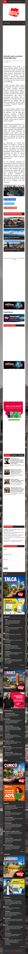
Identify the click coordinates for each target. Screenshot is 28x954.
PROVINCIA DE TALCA (18, 60)
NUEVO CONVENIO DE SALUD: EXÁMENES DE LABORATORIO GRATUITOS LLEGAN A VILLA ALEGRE (13, 647)
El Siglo (7, 938)
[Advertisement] (14, 40)
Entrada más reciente (8, 258)
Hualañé (7, 633)
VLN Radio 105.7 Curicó (10, 806)
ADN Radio (7, 911)
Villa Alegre (7, 644)
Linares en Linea (9, 838)
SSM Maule (7, 719)
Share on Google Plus (11, 207)
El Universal (8, 933)
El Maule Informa (9, 844)
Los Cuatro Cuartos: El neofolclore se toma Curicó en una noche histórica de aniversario (13, 629)
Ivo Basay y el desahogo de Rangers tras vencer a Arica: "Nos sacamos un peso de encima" (13, 833)
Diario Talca (7, 811)
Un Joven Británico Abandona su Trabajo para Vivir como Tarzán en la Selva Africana (13, 535)
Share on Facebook (11, 199)
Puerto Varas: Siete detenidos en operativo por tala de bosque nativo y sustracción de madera (13, 920)
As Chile (7, 906)
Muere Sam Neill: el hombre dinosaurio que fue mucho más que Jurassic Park (14, 533)
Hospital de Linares (9, 740)
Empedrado (7, 651)
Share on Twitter (10, 203)
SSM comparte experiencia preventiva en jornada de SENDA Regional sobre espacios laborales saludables (13, 721)
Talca (6, 619)
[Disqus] (14, 281)
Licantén (7, 639)
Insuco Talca (8, 746)
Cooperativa (8, 918)
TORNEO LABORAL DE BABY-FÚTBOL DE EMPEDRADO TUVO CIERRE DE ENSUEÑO (14, 654)
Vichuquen (7, 658)
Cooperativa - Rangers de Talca (12, 831)
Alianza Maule (8, 823)
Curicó (6, 626)
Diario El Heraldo (9, 817)
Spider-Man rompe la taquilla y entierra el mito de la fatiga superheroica (13, 530)
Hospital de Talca (9, 726)
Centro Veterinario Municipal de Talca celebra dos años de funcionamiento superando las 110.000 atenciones (12, 622)
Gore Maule (7, 734)
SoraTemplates (12, 950)
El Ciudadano (8, 899)
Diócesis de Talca (9, 752)
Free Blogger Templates (17, 951)
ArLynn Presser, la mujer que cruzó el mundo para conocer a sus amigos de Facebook (13, 541)
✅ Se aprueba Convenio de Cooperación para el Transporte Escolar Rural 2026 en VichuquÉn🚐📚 (13, 661)
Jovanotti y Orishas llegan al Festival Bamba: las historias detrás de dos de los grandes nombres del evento (13, 913)
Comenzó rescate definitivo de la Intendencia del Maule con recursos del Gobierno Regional (13, 736)
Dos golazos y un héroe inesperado (12, 908)
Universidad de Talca (10, 713)
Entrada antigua (21, 258)
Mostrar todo (22, 665)
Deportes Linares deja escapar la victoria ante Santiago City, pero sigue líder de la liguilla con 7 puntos (13, 840)
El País (6, 925)
